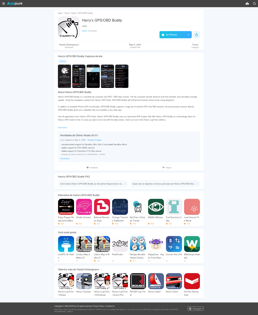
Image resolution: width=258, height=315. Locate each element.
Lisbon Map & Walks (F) (101, 256)
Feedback (94, 167)
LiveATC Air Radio (66, 256)
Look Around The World (191, 219)
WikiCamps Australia (192, 256)
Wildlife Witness (155, 217)
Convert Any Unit (174, 254)
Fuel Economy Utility (174, 219)
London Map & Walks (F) (83, 256)
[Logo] (14, 3)
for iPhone (171, 34)
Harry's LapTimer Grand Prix (120, 293)
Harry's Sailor (154, 291)
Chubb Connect (83, 217)
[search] (254, 3)
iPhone (63, 61)
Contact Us (110, 306)
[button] (3, 3)
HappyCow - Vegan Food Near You (156, 256)
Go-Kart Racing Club (191, 293)
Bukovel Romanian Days (101, 219)
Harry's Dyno (172, 291)
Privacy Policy (98, 306)
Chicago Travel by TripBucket (120, 219)
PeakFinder (117, 254)
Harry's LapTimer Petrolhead (102, 293)
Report (168, 167)
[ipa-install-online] (247, 3)
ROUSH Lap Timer (138, 293)
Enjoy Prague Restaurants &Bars (66, 219)
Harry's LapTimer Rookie (66, 293)
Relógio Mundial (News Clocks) (137, 256)
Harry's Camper (83, 291)
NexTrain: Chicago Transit (137, 219)
